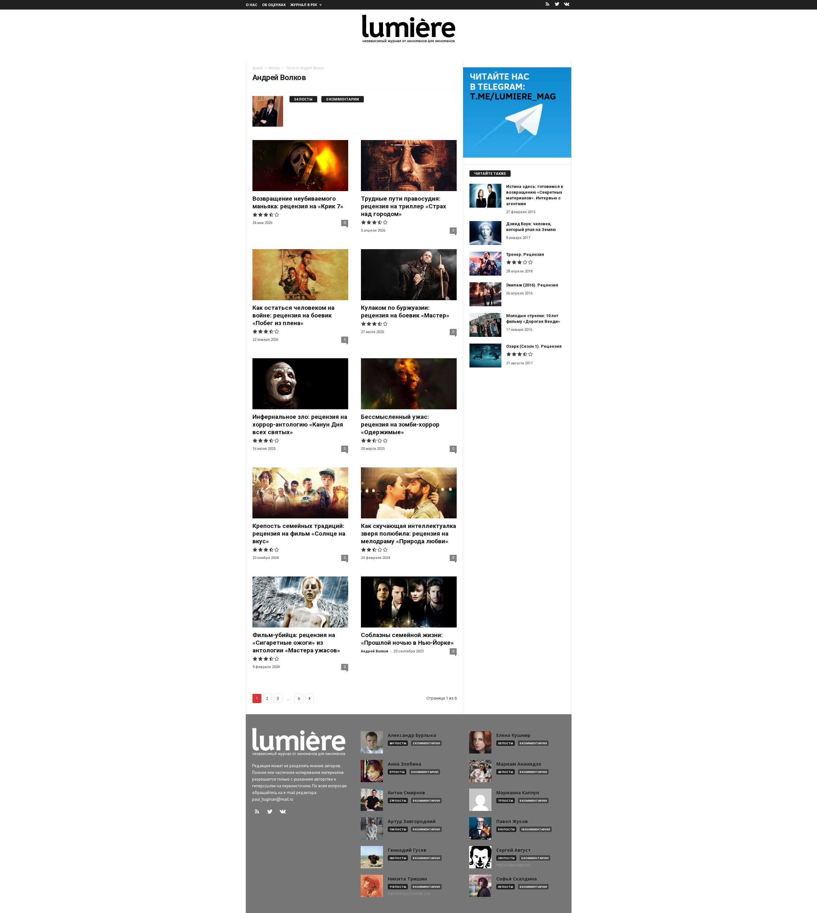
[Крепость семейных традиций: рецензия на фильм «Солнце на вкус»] (300, 492)
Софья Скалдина (516, 879)
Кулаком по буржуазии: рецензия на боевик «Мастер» (405, 311)
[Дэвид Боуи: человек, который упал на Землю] (485, 233)
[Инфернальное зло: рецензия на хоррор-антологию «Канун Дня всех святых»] (300, 383)
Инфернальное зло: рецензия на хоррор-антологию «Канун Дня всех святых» (299, 424)
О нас (251, 4)
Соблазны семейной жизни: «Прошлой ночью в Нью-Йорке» (407, 638)
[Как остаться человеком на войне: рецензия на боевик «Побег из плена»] (300, 274)
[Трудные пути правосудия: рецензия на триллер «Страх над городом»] (409, 165)
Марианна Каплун (517, 793)
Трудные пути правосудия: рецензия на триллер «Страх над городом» (403, 206)
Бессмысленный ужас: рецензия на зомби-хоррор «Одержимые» (400, 424)
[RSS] (547, 4)
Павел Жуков (512, 821)
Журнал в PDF (303, 4)
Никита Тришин (407, 879)
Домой (257, 68)
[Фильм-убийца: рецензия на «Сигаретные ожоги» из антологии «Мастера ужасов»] (300, 601)
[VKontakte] (567, 4)
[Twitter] (557, 4)
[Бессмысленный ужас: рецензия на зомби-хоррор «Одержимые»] (409, 383)
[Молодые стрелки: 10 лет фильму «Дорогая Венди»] (485, 325)
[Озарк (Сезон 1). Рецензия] (485, 355)
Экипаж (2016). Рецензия (532, 285)
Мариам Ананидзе (518, 764)
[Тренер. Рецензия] (485, 264)
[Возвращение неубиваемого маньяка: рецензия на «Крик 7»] (300, 165)
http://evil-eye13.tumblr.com (409, 893)
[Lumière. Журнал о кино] (408, 28)
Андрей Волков (374, 651)
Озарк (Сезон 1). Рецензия (534, 346)
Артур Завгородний (412, 821)
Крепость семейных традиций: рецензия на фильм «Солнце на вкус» (298, 533)
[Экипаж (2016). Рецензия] (485, 294)
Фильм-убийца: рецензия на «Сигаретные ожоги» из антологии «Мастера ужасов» (296, 642)
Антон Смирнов (406, 793)
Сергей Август (513, 850)
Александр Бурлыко (412, 735)
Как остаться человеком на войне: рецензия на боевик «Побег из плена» (293, 315)
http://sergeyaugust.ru (513, 865)
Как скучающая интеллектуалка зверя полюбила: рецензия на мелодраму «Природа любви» (408, 533)
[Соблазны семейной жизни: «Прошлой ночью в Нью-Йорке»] (409, 601)
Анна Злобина (404, 764)
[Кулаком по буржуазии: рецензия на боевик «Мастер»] (409, 274)
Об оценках (274, 4)
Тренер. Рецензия (525, 254)
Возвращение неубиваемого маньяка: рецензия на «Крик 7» (297, 202)
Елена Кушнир (513, 735)
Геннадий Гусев (407, 850)
